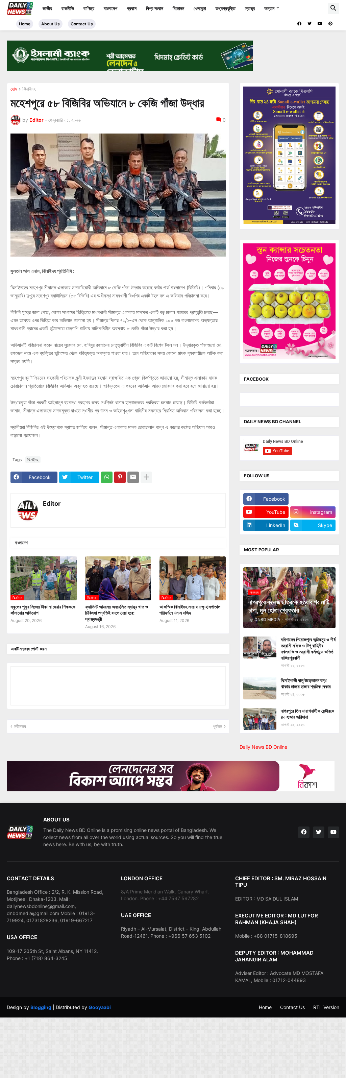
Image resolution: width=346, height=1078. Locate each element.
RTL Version (326, 1007)
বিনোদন (178, 8)
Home (24, 23)
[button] (333, 8)
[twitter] (309, 23)
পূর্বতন (217, 726)
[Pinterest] (120, 477)
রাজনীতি (67, 8)
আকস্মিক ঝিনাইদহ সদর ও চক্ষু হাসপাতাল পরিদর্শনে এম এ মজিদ (189, 610)
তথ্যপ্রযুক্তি (226, 8)
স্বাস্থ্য (250, 8)
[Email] (133, 477)
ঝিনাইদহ (28, 89)
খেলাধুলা (200, 8)
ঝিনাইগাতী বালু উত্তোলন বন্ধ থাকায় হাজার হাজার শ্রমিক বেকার (306, 683)
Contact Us (82, 23)
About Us (50, 23)
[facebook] (299, 23)
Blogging (40, 1007)
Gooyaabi (100, 1007)
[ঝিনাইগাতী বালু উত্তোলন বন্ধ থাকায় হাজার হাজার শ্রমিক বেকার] (259, 688)
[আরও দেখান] (146, 477)
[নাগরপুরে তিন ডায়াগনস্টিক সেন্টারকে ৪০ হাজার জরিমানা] (259, 719)
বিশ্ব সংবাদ (154, 8)
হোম (13, 89)
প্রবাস (132, 8)
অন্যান (269, 8)
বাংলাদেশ (110, 8)
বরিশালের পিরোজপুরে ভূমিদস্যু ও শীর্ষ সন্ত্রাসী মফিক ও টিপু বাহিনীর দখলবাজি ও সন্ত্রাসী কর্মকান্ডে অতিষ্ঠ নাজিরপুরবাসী (308, 649)
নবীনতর (20, 726)
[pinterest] (330, 23)
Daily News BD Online (263, 747)
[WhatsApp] (107, 477)
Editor (51, 503)
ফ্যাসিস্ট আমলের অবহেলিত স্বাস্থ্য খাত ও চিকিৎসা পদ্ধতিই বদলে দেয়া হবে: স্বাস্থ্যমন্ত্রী (116, 613)
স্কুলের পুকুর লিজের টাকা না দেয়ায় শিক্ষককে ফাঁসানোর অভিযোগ (42, 610)
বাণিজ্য (88, 8)
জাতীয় (47, 8)
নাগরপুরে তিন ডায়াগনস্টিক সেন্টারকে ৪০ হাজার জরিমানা (307, 714)
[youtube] (320, 23)
